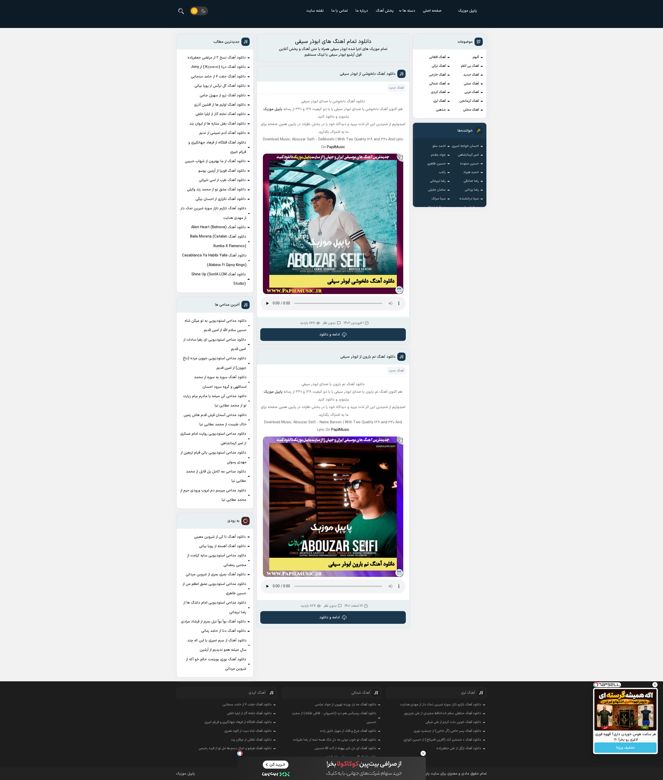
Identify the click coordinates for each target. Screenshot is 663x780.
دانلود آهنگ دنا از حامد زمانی (223, 631)
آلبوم (476, 57)
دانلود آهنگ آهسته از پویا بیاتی (222, 546)
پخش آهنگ (385, 10)
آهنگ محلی (471, 109)
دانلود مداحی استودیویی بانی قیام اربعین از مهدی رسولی (213, 457)
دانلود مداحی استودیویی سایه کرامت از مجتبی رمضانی (216, 560)
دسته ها (409, 10)
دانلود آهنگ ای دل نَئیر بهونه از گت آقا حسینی (345, 748)
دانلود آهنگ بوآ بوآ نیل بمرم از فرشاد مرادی (213, 621)
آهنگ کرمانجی (469, 101)
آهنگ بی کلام (470, 66)
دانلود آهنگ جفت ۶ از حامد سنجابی (218, 76)
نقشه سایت (315, 10)
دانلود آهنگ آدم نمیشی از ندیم (222, 133)
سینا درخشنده (469, 198)
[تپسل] (239, 753)
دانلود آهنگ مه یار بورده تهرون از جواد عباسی (345, 704)
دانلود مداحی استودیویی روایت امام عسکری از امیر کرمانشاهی (213, 438)
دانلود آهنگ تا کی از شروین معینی (220, 537)
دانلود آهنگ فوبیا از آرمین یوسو (222, 171)
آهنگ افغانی (437, 57)
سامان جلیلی (437, 189)
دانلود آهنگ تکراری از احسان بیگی (221, 199)
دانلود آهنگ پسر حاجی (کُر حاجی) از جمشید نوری (447, 731)
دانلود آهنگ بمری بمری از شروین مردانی (216, 574)
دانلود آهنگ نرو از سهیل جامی (223, 95)
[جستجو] (181, 11)
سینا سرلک (438, 198)
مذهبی (441, 109)
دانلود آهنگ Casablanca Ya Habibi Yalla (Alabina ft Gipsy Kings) (214, 260)
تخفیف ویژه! (625, 747)
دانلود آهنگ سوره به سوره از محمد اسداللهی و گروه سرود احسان (220, 382)
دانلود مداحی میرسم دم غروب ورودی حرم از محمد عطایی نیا (213, 495)
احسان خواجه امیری (465, 146)
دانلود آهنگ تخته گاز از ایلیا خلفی (221, 114)
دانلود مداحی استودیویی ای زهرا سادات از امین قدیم (214, 344)
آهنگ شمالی (437, 83)
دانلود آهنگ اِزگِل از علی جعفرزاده (458, 748)
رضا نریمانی (438, 181)
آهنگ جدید (471, 74)
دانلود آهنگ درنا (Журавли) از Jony (218, 67)
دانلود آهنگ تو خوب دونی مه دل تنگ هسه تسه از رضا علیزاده (334, 739)
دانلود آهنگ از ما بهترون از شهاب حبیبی (215, 161)
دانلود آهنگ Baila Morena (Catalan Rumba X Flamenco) (218, 241)
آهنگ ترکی (439, 66)
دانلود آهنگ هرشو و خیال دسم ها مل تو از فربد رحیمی (235, 748)
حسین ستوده (469, 163)
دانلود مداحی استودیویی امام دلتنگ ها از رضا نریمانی (214, 607)
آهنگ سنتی (471, 83)
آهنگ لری (439, 101)
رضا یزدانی (472, 189)
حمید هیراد (471, 172)
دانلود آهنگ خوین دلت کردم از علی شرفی (453, 722)
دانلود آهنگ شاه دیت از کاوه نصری (248, 731)
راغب (442, 172)
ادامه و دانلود (329, 334)
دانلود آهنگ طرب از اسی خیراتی (222, 180)
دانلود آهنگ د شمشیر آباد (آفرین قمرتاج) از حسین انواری (442, 739)
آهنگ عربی (471, 92)
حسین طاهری (436, 163)
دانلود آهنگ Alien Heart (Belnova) (218, 227)
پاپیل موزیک (467, 10)
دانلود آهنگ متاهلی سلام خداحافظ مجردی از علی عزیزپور (442, 713)
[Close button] (423, 753)
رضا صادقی (471, 181)
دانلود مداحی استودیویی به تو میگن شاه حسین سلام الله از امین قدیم (216, 325)
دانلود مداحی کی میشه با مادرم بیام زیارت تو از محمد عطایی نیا (215, 400)
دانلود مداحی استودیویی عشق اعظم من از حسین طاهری (214, 588)
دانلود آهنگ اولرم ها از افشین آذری (220, 105)
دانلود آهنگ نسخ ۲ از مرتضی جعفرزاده (217, 57)
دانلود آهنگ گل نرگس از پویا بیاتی (220, 86)
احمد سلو (439, 146)
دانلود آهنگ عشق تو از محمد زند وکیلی (216, 189)
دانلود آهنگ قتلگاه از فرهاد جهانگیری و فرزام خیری (217, 147)
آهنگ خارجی (437, 74)
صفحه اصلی (432, 10)
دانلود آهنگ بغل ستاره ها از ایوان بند (217, 123)
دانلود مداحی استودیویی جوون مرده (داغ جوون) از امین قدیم (214, 363)
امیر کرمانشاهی (468, 155)
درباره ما (362, 10)
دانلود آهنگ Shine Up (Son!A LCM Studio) (218, 279)
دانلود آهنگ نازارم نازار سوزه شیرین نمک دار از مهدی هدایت (213, 213)
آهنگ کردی (438, 92)
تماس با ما (340, 10)
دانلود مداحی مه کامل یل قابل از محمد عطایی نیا (216, 476)
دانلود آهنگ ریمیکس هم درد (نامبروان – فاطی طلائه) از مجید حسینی (334, 718)
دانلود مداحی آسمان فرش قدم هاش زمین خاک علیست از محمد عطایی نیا (215, 419)
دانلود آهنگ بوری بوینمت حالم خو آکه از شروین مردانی (216, 664)
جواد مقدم (438, 155)
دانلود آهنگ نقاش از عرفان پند (251, 739)
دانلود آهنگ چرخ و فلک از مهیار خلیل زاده (348, 731)
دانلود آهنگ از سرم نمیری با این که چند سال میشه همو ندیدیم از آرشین (217, 645)
